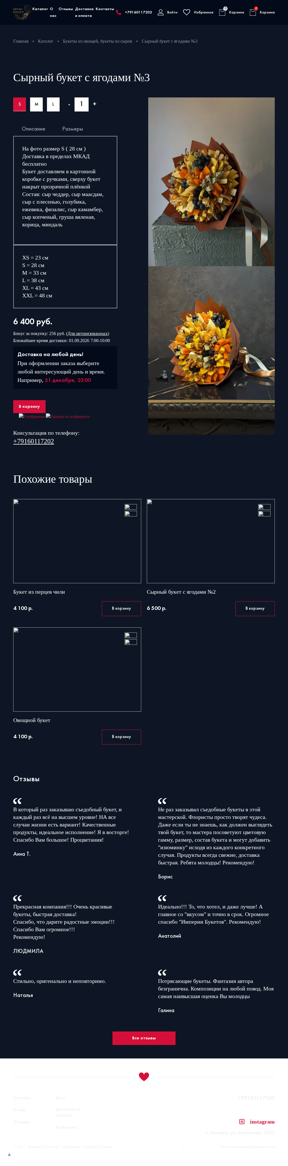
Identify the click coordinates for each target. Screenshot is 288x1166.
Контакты (105, 9)
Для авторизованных (88, 333)
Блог (61, 1098)
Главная (20, 41)
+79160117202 (138, 12)
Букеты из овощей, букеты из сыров (97, 41)
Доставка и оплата (68, 1112)
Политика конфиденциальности (248, 1147)
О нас (19, 1110)
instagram (262, 1121)
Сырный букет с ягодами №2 (181, 592)
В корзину (29, 406)
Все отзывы (144, 1038)
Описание (33, 129)
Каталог (40, 9)
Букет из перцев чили (39, 592)
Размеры (72, 129)
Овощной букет (31, 720)
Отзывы (65, 9)
